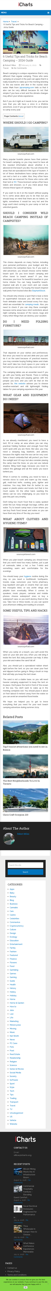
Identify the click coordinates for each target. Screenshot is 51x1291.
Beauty (13, 896)
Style (12, 1087)
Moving (13, 1028)
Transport (14, 1102)
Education (14, 940)
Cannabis (14, 907)
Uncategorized (16, 1113)
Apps (12, 889)
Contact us (12, 1268)
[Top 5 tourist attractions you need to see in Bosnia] (25, 732)
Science (13, 1065)
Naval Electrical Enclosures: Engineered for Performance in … (25, 1212)
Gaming (13, 977)
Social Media (15, 1072)
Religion (13, 1061)
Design (13, 933)
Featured (14, 955)
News (12, 1039)
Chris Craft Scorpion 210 (15, 814)
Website (13, 1124)
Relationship (15, 1058)
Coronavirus (15, 922)
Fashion (13, 951)
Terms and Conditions (17, 1275)
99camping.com (27, 87)
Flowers (13, 962)
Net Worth (14, 1036)
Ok (26, 1287)
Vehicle (13, 1120)
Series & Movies (17, 1069)
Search (25, 872)
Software (14, 1080)
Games (13, 973)
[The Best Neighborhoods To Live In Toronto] (25, 766)
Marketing (14, 1021)
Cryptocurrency (16, 926)
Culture (13, 929)
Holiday (13, 995)
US (11, 1117)
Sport (12, 1083)
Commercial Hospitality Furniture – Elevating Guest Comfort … (24, 1192)
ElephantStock (38, 291)
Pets (12, 1047)
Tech (12, 1091)
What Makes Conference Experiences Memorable (28, 1247)
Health (13, 984)
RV (15, 182)
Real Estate (15, 1054)
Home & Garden (17, 1003)
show (21, 116)
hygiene (27, 576)
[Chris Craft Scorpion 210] (25, 800)
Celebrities (14, 918)
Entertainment (16, 944)
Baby (12, 893)
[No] (48, 1284)
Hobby (13, 992)
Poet (12, 1050)
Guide (12, 981)
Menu (4, 12)
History (13, 988)
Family (13, 948)
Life (11, 1017)
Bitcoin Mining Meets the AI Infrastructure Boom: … (29, 1173)
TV (11, 1109)
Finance (13, 959)
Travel (6, 68)
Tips (12, 1095)
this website (20, 383)
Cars (12, 911)
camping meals (32, 304)
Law (12, 1014)
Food (12, 966)
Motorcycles (15, 1025)
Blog (12, 900)
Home (12, 999)
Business (14, 904)
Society (13, 1076)
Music (12, 1032)
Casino (13, 915)
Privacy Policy (13, 1271)
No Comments (20, 68)
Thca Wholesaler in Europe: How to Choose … (30, 1230)
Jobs (12, 1010)
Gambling (14, 970)
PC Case (13, 1043)
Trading (13, 1098)
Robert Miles (10, 65)
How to (13, 1006)
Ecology (13, 937)
